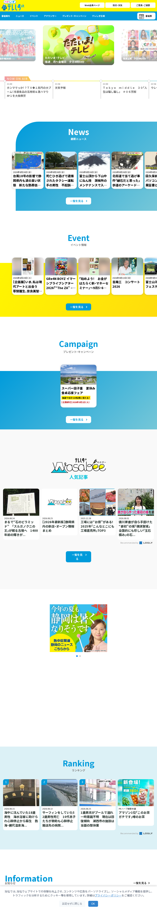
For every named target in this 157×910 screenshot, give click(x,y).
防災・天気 (117, 5)
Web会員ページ (92, 5)
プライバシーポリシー (108, 895)
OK (93, 903)
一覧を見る (140, 883)
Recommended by (129, 542)
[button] (77, 656)
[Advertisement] (42, 697)
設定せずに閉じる (72, 903)
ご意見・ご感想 (143, 5)
